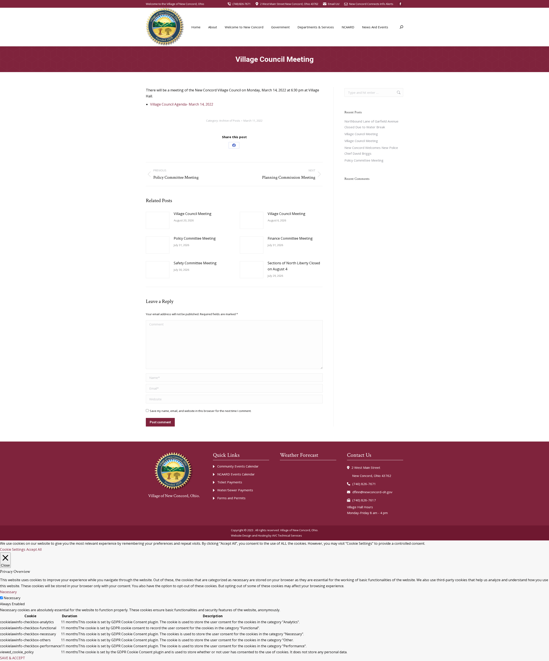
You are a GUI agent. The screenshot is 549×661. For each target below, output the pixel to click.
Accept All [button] (34, 549)
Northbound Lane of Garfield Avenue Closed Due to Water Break (371, 124)
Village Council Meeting (192, 213)
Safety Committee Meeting (195, 263)
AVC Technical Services (287, 535)
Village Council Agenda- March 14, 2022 (181, 104)
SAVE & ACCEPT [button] (12, 658)
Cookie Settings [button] (12, 549)
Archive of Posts (229, 121)
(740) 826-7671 (241, 4)
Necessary (12, 598)
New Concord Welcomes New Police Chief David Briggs (371, 150)
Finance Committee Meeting (290, 238)
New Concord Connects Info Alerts (371, 4)
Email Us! (333, 4)
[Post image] (157, 220)
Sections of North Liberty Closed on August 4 (294, 266)
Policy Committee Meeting (195, 238)
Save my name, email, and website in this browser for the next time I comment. (200, 411)
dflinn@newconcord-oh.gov (372, 492)
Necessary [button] (8, 592)
